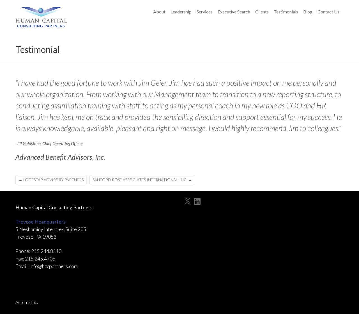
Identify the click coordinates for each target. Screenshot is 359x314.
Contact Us (328, 11)
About (159, 11)
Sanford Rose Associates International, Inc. (142, 179)
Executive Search (234, 11)
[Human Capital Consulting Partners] (42, 18)
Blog (307, 11)
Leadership (181, 11)
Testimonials (286, 11)
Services (205, 11)
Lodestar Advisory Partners (51, 179)
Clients (262, 11)
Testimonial (37, 49)
